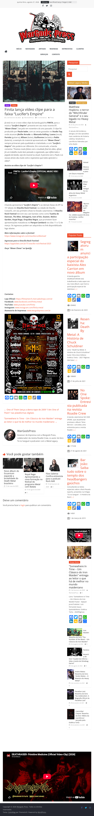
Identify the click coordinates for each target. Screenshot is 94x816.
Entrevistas (67, 49)
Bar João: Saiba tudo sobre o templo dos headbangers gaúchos (77, 471)
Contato (56, 54)
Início (19, 49)
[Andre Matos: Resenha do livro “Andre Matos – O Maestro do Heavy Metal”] (70, 670)
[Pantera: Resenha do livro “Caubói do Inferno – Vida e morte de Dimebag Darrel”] (74, 649)
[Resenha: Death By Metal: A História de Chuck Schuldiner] (73, 318)
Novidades (30, 49)
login (23, 505)
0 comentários (42, 118)
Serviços (44, 54)
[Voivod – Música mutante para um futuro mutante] (74, 161)
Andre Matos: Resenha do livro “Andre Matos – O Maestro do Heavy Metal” (82, 676)
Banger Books (74, 562)
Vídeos (14, 105)
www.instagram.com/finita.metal (29, 307)
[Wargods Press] (6, 52)
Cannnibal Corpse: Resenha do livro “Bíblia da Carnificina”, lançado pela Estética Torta (79, 717)
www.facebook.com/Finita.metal (28, 301)
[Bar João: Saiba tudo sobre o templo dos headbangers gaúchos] (73, 459)
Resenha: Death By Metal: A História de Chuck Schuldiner (78, 332)
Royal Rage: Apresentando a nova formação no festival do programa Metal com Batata (34, 480)
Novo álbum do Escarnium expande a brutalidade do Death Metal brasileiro (11, 477)
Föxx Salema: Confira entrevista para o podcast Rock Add (54, 477)
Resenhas (54, 49)
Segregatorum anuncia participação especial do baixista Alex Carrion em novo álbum (78, 257)
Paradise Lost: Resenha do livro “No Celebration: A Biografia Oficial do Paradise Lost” (82, 695)
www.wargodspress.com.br (39, 310)
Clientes (80, 49)
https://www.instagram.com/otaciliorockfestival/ (25, 236)
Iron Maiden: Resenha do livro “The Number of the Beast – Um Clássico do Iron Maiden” (79, 636)
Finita (52, 118)
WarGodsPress (29, 118)
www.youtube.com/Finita (24, 304)
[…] (75, 289)
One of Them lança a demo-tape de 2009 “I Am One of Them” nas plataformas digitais (31, 411)
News (7, 105)
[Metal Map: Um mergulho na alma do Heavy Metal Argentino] (74, 181)
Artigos (42, 49)
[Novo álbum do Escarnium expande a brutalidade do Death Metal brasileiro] (13, 459)
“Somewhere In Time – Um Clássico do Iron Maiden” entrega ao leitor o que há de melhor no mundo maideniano (33, 420)
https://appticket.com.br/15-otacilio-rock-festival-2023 (28, 243)
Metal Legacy (81, 103)
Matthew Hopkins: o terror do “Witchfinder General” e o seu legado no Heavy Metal (79, 114)
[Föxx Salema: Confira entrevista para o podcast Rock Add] (55, 459)
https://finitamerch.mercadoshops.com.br (34, 299)
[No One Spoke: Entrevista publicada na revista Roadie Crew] (73, 389)
